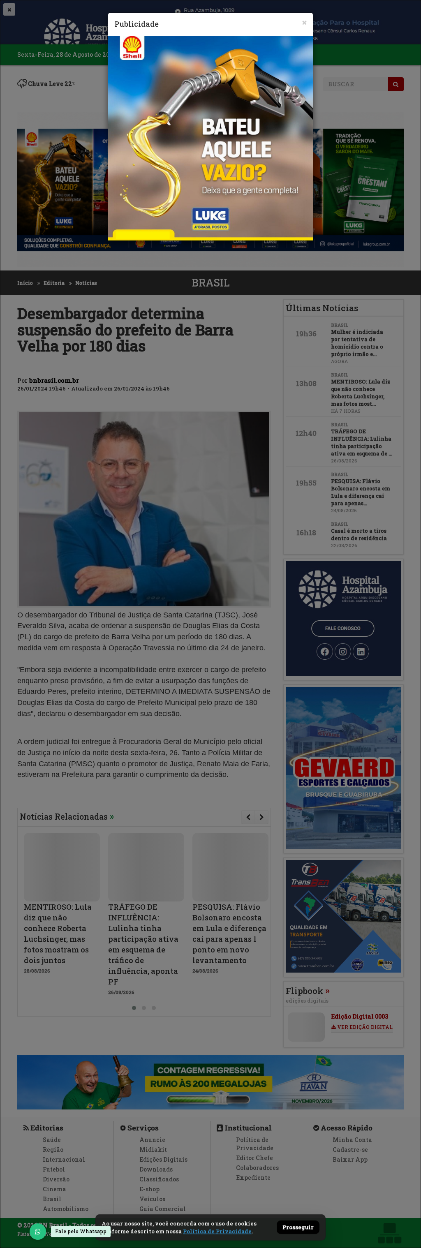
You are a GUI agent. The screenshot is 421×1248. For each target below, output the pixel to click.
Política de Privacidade (217, 1231)
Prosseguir (298, 1227)
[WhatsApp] (38, 1231)
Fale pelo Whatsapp (80, 1231)
